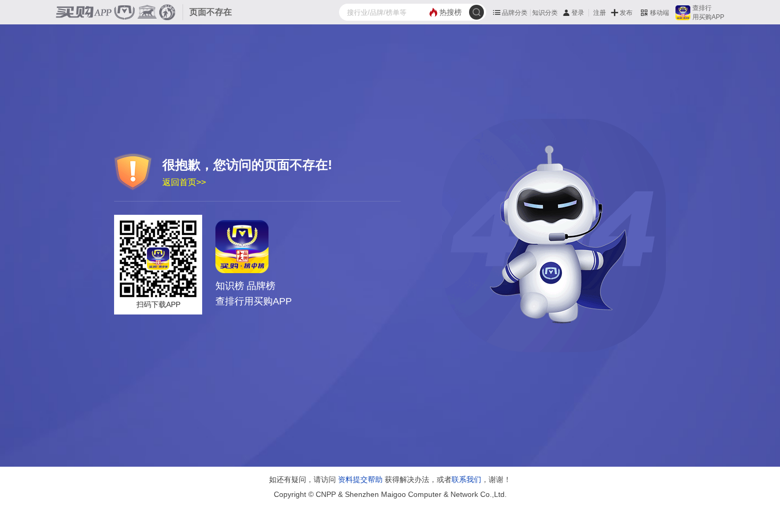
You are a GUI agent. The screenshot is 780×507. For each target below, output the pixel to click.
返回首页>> (184, 182)
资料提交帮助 (360, 479)
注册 (599, 12)
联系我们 (466, 479)
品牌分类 (514, 12)
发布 (626, 12)
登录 (577, 12)
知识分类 (545, 12)
